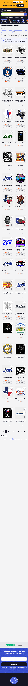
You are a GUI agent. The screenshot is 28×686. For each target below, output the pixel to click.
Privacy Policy (17, 667)
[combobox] (12, 14)
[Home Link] (9, 10)
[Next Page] (25, 431)
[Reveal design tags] (11, 54)
